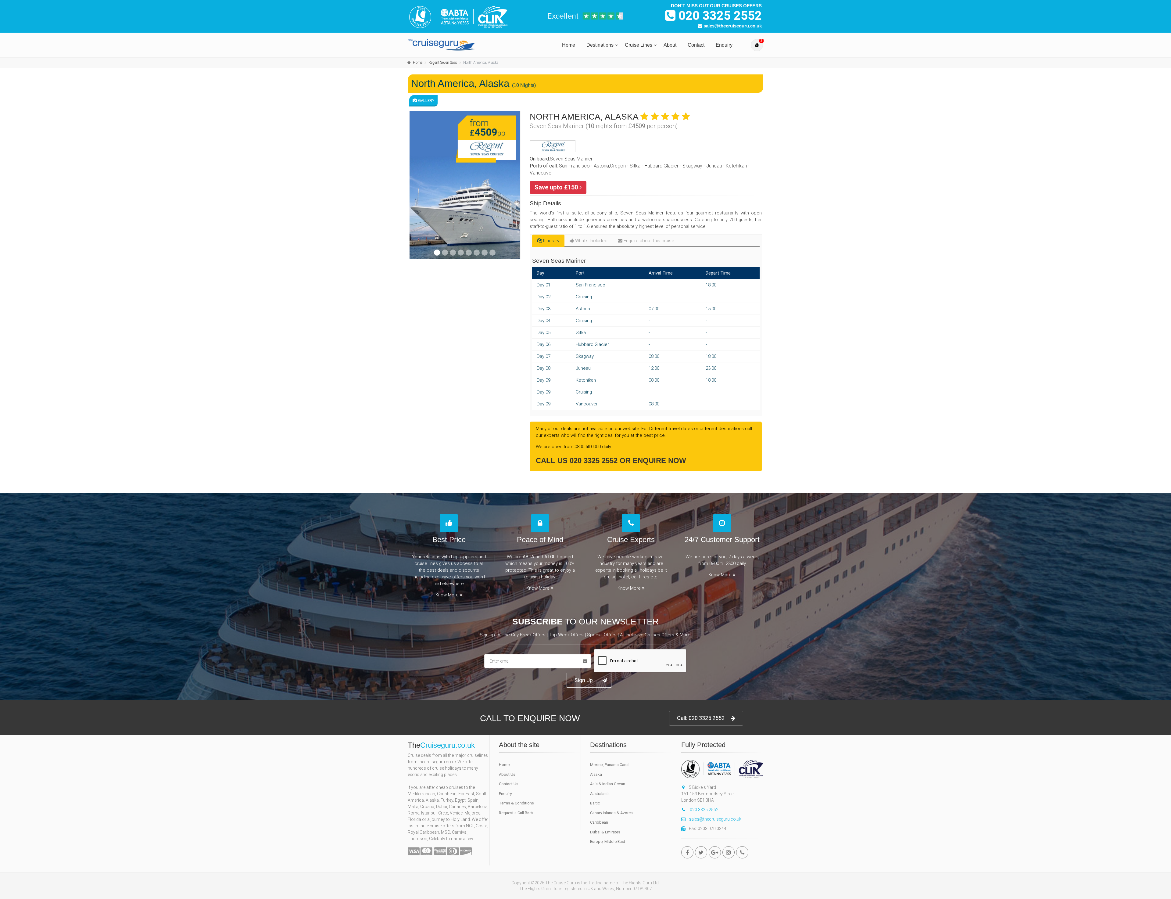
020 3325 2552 (718, 16)
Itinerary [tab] (551, 240)
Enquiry (724, 45)
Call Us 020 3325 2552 (577, 460)
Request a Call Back (516, 813)
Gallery (426, 100)
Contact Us (508, 784)
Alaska (596, 774)
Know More (447, 595)
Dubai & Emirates (605, 832)
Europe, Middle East (607, 841)
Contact (696, 45)
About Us (507, 774)
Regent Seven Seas (442, 62)
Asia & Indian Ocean (607, 784)
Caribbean (599, 822)
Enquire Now (659, 460)
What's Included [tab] (591, 240)
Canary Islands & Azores (611, 813)
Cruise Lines (638, 45)
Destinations (600, 45)
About (670, 45)
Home (568, 45)
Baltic (595, 803)
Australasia (600, 793)
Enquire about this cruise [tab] (649, 240)
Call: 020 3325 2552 (701, 718)
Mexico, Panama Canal (609, 764)
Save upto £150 (557, 187)
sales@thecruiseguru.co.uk (732, 25)
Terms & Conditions (516, 803)
